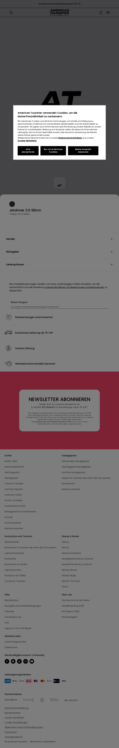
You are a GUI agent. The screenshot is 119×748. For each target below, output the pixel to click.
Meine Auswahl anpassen (83, 150)
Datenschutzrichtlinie (70, 138)
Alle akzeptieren (28, 150)
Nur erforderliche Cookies (53, 150)
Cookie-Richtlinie (27, 140)
